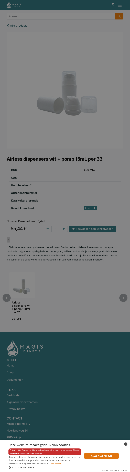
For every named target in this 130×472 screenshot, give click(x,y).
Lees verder (55, 463)
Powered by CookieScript (114, 470)
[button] (44, 467)
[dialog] (65, 456)
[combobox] (125, 444)
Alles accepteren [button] (101, 455)
